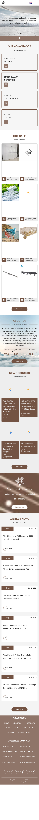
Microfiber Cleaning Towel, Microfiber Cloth (30, 179)
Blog (16, 728)
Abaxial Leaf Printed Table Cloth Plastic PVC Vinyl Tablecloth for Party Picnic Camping (30, 219)
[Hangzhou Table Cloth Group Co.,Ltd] (3, 3)
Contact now (19, 507)
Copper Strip (7, 757)
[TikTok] (33, 771)
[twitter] (16, 771)
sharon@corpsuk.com (22, 782)
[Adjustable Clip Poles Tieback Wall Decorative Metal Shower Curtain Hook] (28, 273)
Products (30, 723)
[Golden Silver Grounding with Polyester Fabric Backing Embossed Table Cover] (28, 233)
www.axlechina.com (27, 762)
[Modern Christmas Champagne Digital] (29, 432)
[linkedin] (11, 771)
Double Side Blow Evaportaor (26, 752)
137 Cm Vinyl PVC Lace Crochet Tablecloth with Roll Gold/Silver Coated (28, 405)
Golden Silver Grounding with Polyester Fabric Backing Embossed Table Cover (30, 260)
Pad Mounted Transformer (25, 746)
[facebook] (6, 771)
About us (17, 723)
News (8, 728)
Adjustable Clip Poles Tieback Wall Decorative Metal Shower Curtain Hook (30, 300)
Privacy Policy (25, 732)
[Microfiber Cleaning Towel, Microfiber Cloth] (28, 152)
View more (19, 309)
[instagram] (28, 771)
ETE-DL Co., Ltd (7, 746)
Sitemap (10, 732)
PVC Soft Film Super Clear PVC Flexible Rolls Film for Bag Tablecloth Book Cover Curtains (9, 407)
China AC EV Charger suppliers (9, 762)
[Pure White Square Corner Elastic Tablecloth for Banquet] (10, 432)
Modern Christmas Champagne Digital (28, 445)
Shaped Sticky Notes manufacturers (28, 757)
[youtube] (22, 771)
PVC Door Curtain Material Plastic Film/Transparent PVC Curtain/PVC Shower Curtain (11, 219)
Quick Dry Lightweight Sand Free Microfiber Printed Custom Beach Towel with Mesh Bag (11, 260)
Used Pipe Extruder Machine (9, 752)
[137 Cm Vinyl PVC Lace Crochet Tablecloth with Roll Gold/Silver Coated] (29, 389)
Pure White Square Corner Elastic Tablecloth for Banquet (9, 448)
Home (6, 723)
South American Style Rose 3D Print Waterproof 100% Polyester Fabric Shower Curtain (12, 179)
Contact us (28, 728)
